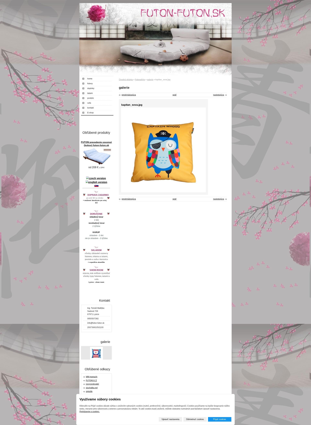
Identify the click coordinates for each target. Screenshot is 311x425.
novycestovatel (92, 384)
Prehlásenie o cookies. (90, 411)
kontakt (90, 108)
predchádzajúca (129, 95)
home (89, 79)
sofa (89, 103)
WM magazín (91, 377)
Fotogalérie (140, 80)
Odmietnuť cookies (195, 419)
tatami (90, 93)
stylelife (89, 391)
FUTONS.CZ (91, 380)
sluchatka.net (92, 388)
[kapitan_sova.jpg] (163, 192)
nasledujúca (218, 95)
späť (175, 95)
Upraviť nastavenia (170, 419)
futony (90, 83)
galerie (150, 80)
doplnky (90, 88)
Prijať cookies (219, 419)
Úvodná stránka (126, 80)
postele (90, 98)
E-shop (90, 113)
